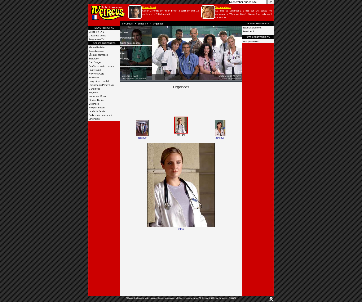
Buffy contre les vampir (100, 115)
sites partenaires (251, 41)
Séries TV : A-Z (96, 32)
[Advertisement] (188, 102)
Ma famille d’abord (98, 47)
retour (181, 229)
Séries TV (143, 23)
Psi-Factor (94, 77)
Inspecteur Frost (97, 96)
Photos (123, 48)
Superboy (94, 58)
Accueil (124, 32)
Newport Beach (97, 107)
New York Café (96, 73)
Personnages (127, 37)
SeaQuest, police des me (101, 66)
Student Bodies (96, 100)
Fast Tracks (95, 70)
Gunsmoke (94, 88)
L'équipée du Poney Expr (101, 85)
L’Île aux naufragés (98, 55)
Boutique (124, 58)
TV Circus (127, 23)
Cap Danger (95, 62)
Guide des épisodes (130, 43)
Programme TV (96, 39)
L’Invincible (94, 119)
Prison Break (149, 7)
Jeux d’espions (96, 51)
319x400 (142, 137)
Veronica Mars (223, 7)
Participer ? (248, 31)
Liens (123, 53)
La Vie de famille (97, 111)
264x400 (220, 137)
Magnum (93, 92)
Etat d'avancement (252, 27)
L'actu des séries (97, 35)
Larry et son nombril (99, 81)
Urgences (158, 23)
